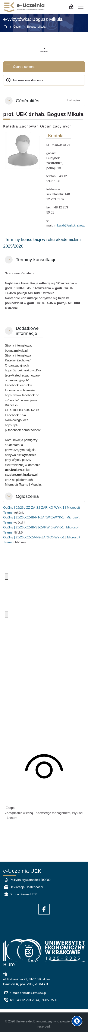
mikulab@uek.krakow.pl (70, 225)
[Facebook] (44, 909)
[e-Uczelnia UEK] (24, 7)
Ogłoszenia (27, 496)
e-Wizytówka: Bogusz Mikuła (33, 19)
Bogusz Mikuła (36, 26)
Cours (17, 26)
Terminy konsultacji (35, 259)
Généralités (27, 100)
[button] (9, 101)
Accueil (6, 27)
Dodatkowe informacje (27, 331)
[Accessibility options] (77, 1021)
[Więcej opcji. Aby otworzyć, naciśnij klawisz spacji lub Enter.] (6, 576)
